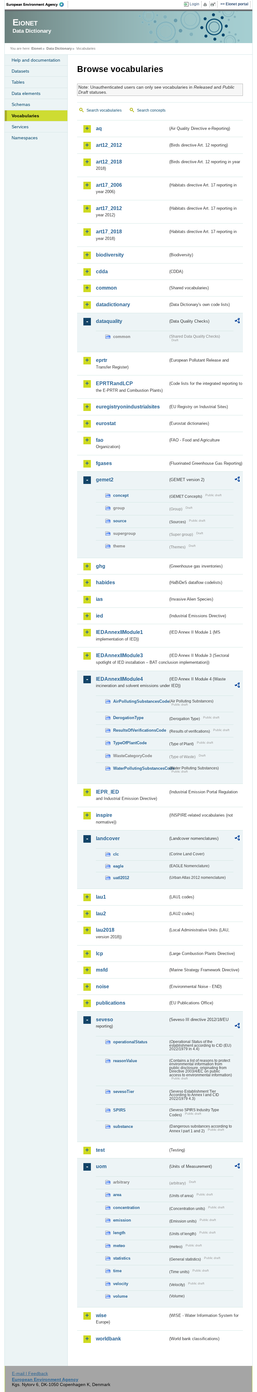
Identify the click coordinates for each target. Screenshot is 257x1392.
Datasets (20, 71)
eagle (118, 866)
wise (101, 1315)
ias (99, 599)
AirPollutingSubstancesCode (140, 701)
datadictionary (113, 304)
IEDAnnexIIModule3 (119, 655)
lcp (99, 953)
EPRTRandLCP (114, 383)
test (100, 1150)
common (106, 288)
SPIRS (119, 1110)
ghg (100, 566)
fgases (104, 463)
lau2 (101, 913)
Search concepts (151, 110)
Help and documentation (36, 60)
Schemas (21, 104)
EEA (37, 4)
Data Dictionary (59, 48)
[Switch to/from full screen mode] (214, 4)
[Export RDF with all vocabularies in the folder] (237, 321)
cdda (102, 271)
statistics (121, 1258)
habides (105, 582)
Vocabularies (25, 115)
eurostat (106, 423)
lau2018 (105, 930)
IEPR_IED (107, 792)
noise (102, 986)
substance (123, 1126)
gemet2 (104, 479)
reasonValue (125, 1060)
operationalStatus (130, 1042)
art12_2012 (109, 145)
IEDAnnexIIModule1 (119, 632)
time (117, 1270)
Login (194, 4)
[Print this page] (206, 4)
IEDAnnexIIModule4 (119, 679)
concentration (126, 1207)
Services (20, 126)
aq (99, 128)
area (117, 1194)
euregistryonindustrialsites (128, 406)
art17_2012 (109, 208)
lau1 (101, 897)
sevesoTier (123, 1091)
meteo (119, 1245)
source (119, 521)
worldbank (108, 1338)
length (119, 1232)
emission (122, 1220)
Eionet (36, 48)
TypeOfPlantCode (130, 742)
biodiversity (110, 255)
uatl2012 (121, 877)
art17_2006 (109, 185)
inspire (104, 815)
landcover (108, 838)
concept (120, 495)
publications (110, 1003)
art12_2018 (109, 161)
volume (120, 1296)
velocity (120, 1283)
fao (99, 440)
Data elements (26, 93)
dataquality (109, 321)
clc (116, 854)
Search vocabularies (104, 110)
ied (99, 615)
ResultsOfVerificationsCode (139, 730)
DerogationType (128, 717)
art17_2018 (109, 231)
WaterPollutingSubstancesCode (140, 768)
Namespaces (25, 137)
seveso (104, 1019)
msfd (102, 970)
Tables (18, 82)
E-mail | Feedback (30, 1373)
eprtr (101, 360)
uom (101, 1166)
